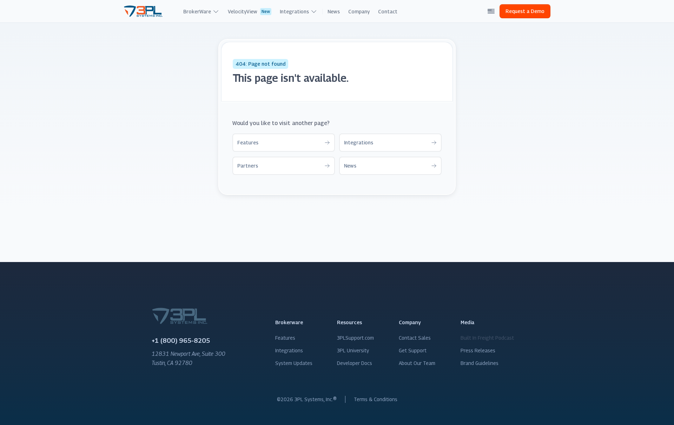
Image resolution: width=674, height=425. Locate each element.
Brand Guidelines (479, 363)
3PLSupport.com (355, 338)
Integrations (289, 350)
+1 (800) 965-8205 (181, 340)
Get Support (413, 350)
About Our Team (417, 363)
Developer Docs (354, 363)
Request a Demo (524, 11)
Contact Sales (415, 338)
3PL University (353, 350)
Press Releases (478, 350)
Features (285, 338)
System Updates (293, 363)
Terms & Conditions (375, 399)
